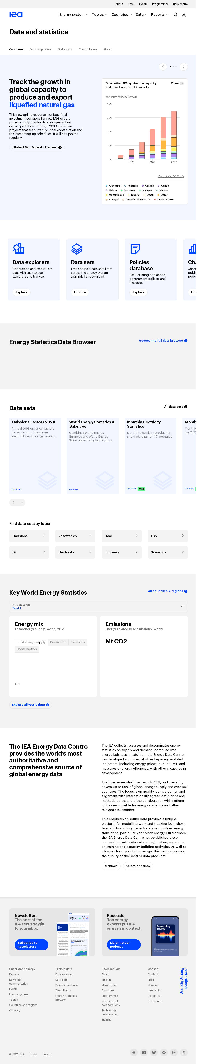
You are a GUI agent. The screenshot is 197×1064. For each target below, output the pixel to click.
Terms (33, 1054)
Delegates (154, 996)
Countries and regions (23, 1005)
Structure (108, 990)
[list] (98, 269)
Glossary (14, 1010)
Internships (155, 990)
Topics (98, 14)
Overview (16, 49)
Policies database (66, 985)
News (131, 4)
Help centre (180, 4)
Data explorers (41, 49)
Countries (119, 14)
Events (143, 4)
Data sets (65, 49)
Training (107, 1020)
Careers (153, 985)
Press (151, 980)
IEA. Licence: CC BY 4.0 (171, 176)
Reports (158, 14)
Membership (109, 985)
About (119, 4)
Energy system (72, 14)
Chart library (87, 49)
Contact (153, 974)
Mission (106, 980)
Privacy (47, 1054)
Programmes (160, 4)
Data (140, 14)
